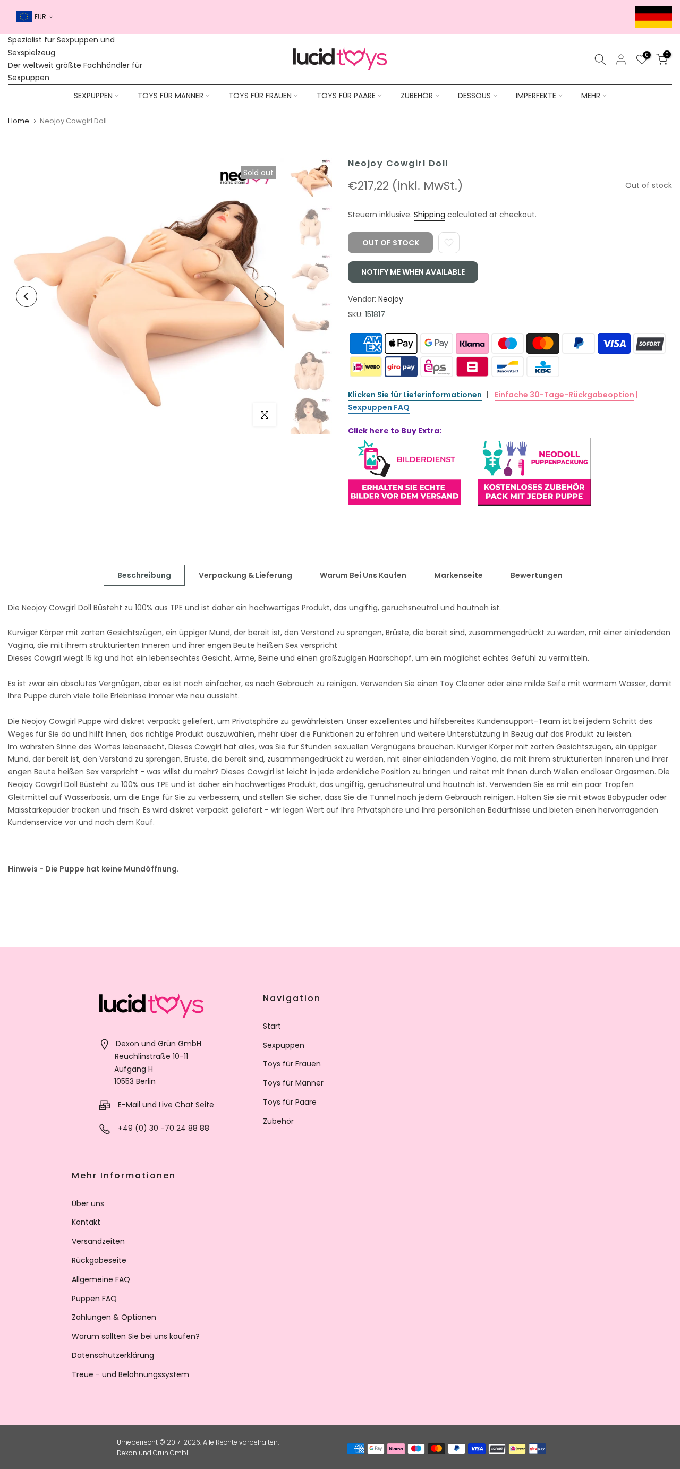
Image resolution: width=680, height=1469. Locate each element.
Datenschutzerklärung (113, 1355)
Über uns (88, 1203)
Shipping (429, 214)
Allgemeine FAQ (101, 1279)
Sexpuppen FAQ (379, 407)
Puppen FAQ (94, 1298)
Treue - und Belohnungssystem (130, 1374)
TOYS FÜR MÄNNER (170, 95)
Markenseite (458, 574)
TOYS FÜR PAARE (346, 95)
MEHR (590, 95)
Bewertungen (537, 574)
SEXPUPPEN (93, 95)
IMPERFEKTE (536, 95)
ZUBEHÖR (417, 95)
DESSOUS (474, 95)
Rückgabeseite (99, 1260)
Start (272, 1026)
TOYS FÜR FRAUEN (260, 95)
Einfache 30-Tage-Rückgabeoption (564, 394)
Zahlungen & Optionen (114, 1317)
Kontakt (86, 1222)
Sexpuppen (283, 1045)
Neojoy (390, 299)
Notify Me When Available (413, 272)
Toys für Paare (290, 1102)
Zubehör (278, 1121)
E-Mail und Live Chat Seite (166, 1104)
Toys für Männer (293, 1083)
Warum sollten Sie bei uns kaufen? (136, 1336)
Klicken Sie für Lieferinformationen (415, 394)
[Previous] (26, 296)
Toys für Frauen (292, 1063)
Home (18, 121)
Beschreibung (144, 574)
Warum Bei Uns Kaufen (363, 574)
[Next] (265, 296)
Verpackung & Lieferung (245, 574)
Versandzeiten (98, 1241)
